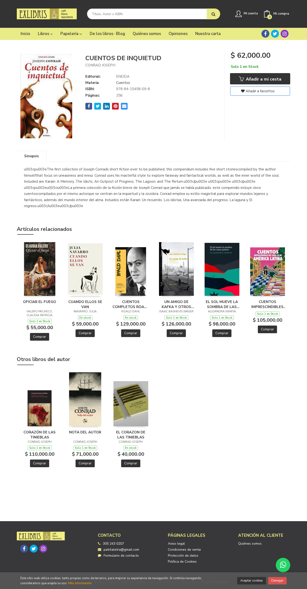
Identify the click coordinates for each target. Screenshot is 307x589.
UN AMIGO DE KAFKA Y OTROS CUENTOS (176, 304)
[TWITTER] (275, 34)
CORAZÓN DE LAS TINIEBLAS (40, 434)
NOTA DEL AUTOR (85, 432)
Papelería (69, 33)
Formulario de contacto (121, 555)
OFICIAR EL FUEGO (39, 301)
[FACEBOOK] (265, 34)
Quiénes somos (250, 543)
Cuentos (123, 82)
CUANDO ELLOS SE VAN (85, 304)
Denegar (277, 580)
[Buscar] (213, 14)
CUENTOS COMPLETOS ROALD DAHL (130, 304)
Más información (80, 583)
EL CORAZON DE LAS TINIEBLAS (130, 434)
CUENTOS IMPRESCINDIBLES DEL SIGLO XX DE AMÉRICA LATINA (267, 304)
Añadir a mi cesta (263, 79)
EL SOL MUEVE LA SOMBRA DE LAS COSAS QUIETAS (222, 304)
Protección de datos (183, 555)
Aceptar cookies (251, 580)
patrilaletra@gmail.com (121, 549)
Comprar (39, 336)
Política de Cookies (182, 561)
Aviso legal (176, 543)
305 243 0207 (113, 543)
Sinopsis (31, 156)
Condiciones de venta (184, 549)
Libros (44, 33)
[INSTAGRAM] (285, 34)
